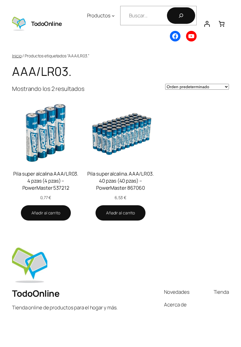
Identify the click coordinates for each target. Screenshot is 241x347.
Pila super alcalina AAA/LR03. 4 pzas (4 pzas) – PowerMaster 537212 (45, 180)
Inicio (16, 56)
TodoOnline (46, 24)
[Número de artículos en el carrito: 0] (221, 23)
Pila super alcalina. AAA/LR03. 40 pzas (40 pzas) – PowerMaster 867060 (120, 180)
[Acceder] (207, 23)
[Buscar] (181, 15)
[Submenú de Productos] (113, 15)
